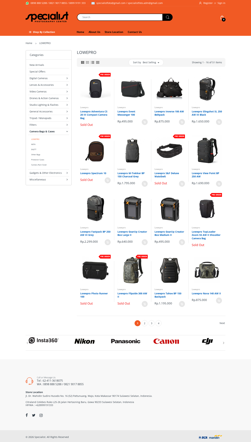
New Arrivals (37, 65)
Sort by (137, 62)
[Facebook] (27, 415)
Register (208, 3)
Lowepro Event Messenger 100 (126, 113)
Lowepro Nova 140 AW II (206, 293)
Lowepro (84, 107)
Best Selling (149, 62)
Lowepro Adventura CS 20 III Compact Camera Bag (93, 115)
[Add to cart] (145, 122)
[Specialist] (47, 17)
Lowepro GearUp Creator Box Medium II (169, 233)
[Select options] (108, 180)
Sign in (221, 3)
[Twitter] (33, 415)
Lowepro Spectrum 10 (93, 173)
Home (29, 43)
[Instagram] (41, 415)
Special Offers (37, 71)
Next (222, 323)
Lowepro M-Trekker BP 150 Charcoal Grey (131, 175)
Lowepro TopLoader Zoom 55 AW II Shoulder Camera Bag (206, 235)
